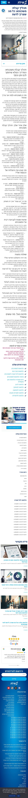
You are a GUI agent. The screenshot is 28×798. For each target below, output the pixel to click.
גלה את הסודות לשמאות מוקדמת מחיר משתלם (15, 768)
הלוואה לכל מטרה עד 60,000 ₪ (20, 509)
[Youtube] (8, 688)
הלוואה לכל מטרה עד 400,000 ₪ (20, 532)
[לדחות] (25, 792)
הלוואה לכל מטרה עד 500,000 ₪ (20, 534)
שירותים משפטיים (21, 702)
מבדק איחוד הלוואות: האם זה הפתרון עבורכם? (15, 561)
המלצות (24, 488)
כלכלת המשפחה (22, 701)
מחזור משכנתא (22, 697)
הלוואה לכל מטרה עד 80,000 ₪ (20, 514)
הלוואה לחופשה (23, 463)
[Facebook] (19, 688)
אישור (18, 795)
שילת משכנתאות (23, 476)
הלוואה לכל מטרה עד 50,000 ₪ (20, 506)
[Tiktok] (12, 688)
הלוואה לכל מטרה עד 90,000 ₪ (20, 516)
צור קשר (24, 481)
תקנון (25, 496)
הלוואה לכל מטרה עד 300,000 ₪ (20, 529)
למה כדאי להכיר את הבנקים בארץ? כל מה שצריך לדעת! (14, 760)
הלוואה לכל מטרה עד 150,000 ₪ (20, 522)
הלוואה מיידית (23, 468)
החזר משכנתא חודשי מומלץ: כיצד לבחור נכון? (14, 586)
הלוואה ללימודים (23, 455)
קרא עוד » (25, 566)
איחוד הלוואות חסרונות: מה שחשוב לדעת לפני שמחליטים (15, 747)
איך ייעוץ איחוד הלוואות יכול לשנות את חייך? (15, 754)
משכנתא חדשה (22, 699)
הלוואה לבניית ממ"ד (22, 453)
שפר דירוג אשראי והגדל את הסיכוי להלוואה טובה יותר (16, 612)
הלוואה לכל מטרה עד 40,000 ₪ (20, 504)
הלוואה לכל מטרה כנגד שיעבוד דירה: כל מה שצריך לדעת (14, 751)
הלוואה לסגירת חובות (22, 458)
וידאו (25, 486)
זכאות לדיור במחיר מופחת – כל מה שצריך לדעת (14, 766)
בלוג (25, 483)
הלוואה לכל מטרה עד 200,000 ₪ (20, 524)
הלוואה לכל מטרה (23, 445)
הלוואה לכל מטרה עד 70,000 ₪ (20, 511)
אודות (25, 478)
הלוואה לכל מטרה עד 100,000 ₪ (20, 519)
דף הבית (24, 18)
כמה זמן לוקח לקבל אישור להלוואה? (17, 756)
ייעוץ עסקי (23, 704)
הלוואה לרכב (24, 448)
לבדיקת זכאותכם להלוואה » (14, 427)
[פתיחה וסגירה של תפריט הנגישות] (3, 10)
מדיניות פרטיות (12, 795)
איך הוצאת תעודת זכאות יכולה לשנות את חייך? (15, 764)
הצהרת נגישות (23, 491)
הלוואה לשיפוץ (23, 450)
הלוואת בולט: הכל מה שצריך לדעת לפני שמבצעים (14, 623)
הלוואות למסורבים (22, 437)
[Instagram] (15, 688)
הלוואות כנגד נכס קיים (22, 443)
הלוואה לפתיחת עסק (22, 461)
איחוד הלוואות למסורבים (21, 440)
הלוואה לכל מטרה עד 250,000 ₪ (20, 527)
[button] (9, 2)
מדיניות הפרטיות (23, 494)
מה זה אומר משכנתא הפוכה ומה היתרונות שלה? (15, 745)
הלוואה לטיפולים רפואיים (21, 466)
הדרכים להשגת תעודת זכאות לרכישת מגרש (16, 758)
